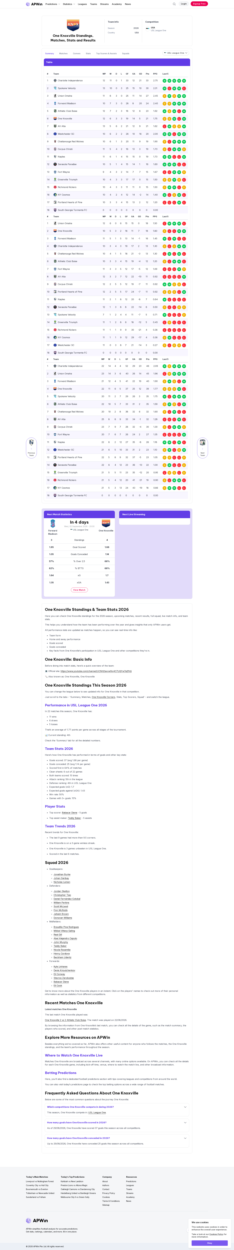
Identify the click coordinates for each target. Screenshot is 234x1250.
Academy (117, 4)
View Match (79, 590)
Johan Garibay (61, 878)
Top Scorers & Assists (106, 53)
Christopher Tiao (62, 895)
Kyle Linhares (60, 966)
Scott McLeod (61, 906)
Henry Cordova (62, 953)
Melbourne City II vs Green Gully (75, 1197)
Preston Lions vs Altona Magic (74, 1185)
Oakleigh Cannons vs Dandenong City (78, 1189)
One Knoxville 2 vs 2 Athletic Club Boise (65, 1020)
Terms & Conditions (111, 1201)
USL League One (80, 530)
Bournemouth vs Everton (37, 1189)
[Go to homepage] (34, 4)
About (105, 1181)
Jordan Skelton (62, 891)
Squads (125, 53)
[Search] (174, 4)
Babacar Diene (69, 812)
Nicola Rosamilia (62, 949)
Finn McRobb (61, 910)
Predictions (51, 4)
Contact (105, 1189)
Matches (63, 53)
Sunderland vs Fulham (36, 1197)
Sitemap (106, 1205)
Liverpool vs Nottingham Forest (40, 1181)
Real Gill (58, 934)
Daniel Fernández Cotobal (67, 898)
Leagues (82, 4)
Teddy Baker (74, 818)
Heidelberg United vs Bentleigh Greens (78, 1193)
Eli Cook (58, 985)
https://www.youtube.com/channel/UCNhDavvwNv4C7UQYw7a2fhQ (96, 671)
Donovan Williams (63, 917)
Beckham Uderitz (62, 957)
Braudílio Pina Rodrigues (66, 927)
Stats (88, 53)
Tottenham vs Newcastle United (40, 1193)
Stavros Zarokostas (64, 978)
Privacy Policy (108, 1193)
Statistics (67, 4)
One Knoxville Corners (103, 697)
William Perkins (61, 902)
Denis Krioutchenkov (64, 970)
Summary (49, 53)
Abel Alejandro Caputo (65, 938)
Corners (76, 53)
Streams (104, 4)
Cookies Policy (216, 1234)
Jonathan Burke (62, 874)
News (128, 4)
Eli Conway (59, 974)
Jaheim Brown (61, 914)
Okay (209, 1243)
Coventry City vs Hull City (37, 1185)
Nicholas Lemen (62, 882)
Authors (105, 1185)
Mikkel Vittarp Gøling (64, 930)
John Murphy (61, 942)
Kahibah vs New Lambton (72, 1181)
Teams (93, 4)
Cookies (106, 1197)
